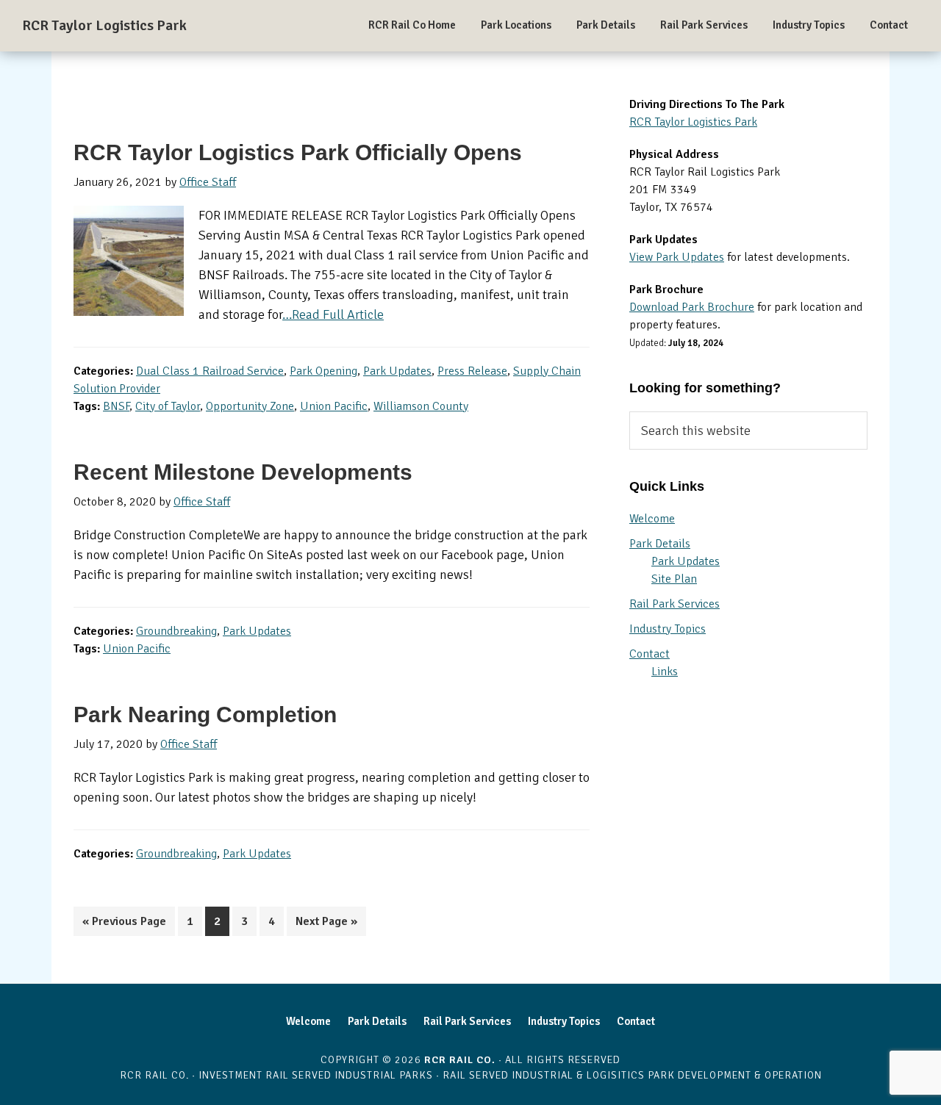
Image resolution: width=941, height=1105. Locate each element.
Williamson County (420, 406)
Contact (649, 654)
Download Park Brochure (691, 307)
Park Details (659, 543)
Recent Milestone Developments (243, 472)
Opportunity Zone (250, 406)
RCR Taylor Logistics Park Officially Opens (298, 152)
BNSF (116, 406)
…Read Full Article (333, 314)
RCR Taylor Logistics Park (104, 25)
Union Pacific (334, 406)
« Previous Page (124, 924)
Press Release (472, 371)
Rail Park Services (674, 604)
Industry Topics (667, 629)
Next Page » (326, 924)
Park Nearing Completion (205, 714)
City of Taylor (167, 406)
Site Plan (674, 579)
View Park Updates (676, 257)
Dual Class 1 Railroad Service (210, 371)
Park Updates (397, 371)
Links (664, 671)
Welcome (652, 518)
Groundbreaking (176, 631)
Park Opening (323, 371)
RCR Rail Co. (459, 1060)
